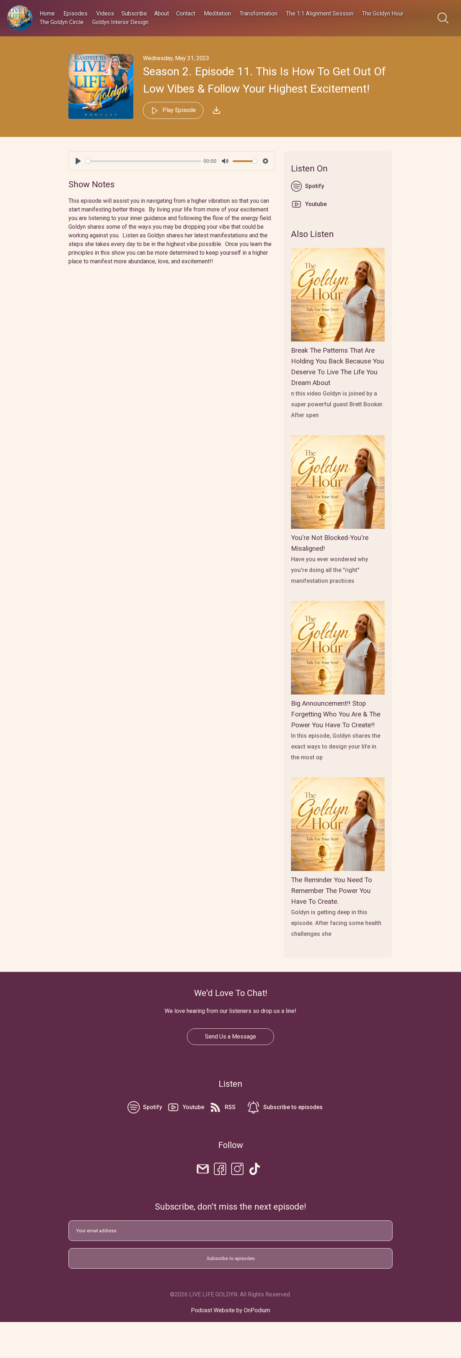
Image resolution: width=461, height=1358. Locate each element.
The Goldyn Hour (382, 13)
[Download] (216, 110)
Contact (185, 13)
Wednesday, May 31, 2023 (176, 58)
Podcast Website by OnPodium (230, 1310)
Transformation (258, 13)
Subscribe (134, 13)
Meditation (217, 13)
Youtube (316, 204)
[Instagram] (237, 1168)
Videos (105, 13)
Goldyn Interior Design (120, 22)
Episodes (75, 13)
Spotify (314, 186)
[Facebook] (220, 1168)
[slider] (143, 161)
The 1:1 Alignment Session (319, 13)
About (161, 13)
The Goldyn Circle (62, 22)
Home (47, 13)
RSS (230, 1107)
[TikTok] (255, 1168)
